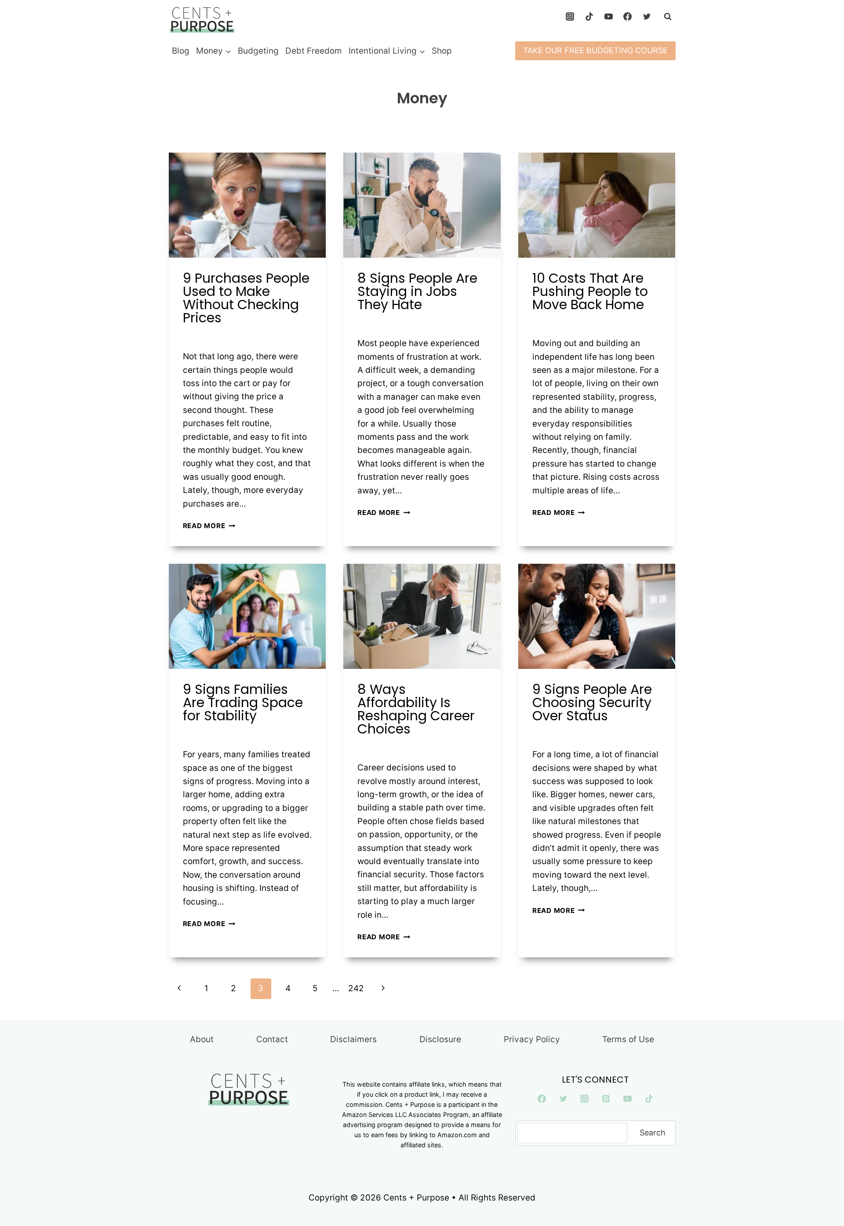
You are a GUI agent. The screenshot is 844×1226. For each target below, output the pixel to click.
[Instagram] (570, 16)
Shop (442, 51)
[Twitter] (647, 16)
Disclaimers (353, 1039)
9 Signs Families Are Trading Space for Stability (243, 702)
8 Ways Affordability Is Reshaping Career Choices (416, 709)
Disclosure (440, 1039)
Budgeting (258, 51)
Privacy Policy (532, 1039)
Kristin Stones (214, 336)
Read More (209, 526)
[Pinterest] (606, 1099)
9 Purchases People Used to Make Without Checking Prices (246, 298)
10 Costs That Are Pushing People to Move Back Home (590, 291)
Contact (272, 1039)
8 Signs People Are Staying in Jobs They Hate (417, 291)
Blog (180, 51)
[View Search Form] (668, 17)
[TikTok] (589, 16)
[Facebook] (627, 16)
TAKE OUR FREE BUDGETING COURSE (595, 50)
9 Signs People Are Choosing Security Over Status (592, 702)
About (202, 1039)
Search (653, 1132)
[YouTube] (608, 16)
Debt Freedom (313, 51)
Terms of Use (628, 1039)
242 (356, 988)
